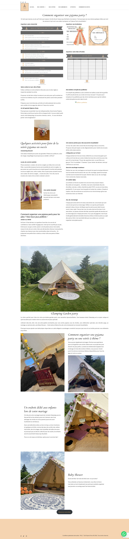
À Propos (73, 7)
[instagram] (25, 2)
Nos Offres (52, 7)
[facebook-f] (21, 536)
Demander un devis (84, 7)
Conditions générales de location (70, 535)
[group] (42, 151)
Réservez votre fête (64, 512)
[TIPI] (25, 7)
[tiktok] (23, 2)
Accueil (32, 7)
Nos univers (40, 7)
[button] (124, 534)
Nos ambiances (63, 7)
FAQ (81, 535)
